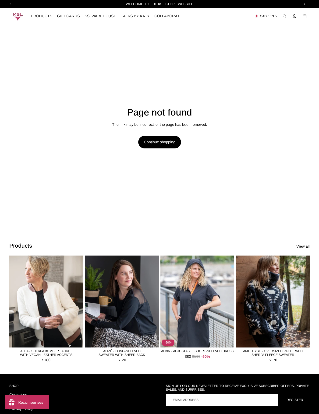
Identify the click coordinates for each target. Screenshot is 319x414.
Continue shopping (159, 142)
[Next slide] (76, 302)
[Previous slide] (16, 302)
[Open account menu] (294, 16)
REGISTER (295, 400)
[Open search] (284, 16)
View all (303, 246)
